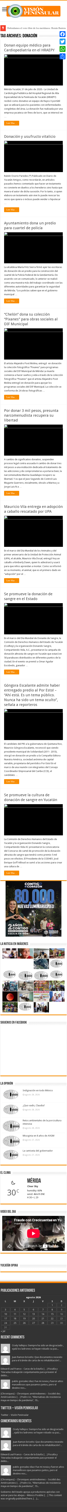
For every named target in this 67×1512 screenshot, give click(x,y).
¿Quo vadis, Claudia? (34, 1105)
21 (43, 1318)
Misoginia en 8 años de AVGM (38, 1135)
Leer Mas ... (11, 123)
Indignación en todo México (38, 1090)
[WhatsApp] (62, 49)
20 (33, 1318)
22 (52, 1318)
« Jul (3, 1331)
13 (33, 1314)
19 (24, 1318)
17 (5, 1318)
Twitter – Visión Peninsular (19, 1408)
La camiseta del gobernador (38, 1150)
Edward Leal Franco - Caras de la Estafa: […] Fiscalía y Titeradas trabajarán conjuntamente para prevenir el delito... (29, 1372)
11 (15, 1314)
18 (15, 1318)
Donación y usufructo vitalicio (29, 136)
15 (52, 1314)
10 (5, 1314)
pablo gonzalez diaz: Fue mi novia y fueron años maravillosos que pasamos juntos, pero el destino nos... (37, 1384)
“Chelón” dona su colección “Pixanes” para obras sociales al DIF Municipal (31, 319)
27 (33, 1323)
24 (5, 1323)
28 (43, 1323)
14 (43, 1314)
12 (24, 1314)
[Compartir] (62, 56)
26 (24, 1323)
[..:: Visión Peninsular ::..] (33, 10)
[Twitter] (62, 41)
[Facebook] (62, 34)
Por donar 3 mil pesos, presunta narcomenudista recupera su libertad (31, 415)
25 (15, 1323)
